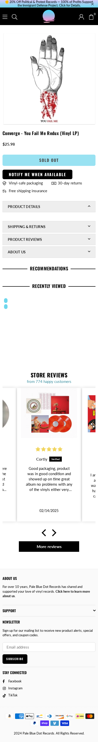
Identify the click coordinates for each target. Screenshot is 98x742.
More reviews (49, 546)
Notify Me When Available (37, 174)
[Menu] (5, 16)
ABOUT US (17, 252)
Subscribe (15, 659)
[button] (90, 16)
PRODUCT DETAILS (24, 206)
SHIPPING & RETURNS (26, 227)
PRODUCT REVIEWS (25, 239)
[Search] (15, 16)
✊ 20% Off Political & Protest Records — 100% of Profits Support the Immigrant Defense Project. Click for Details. (49, 3)
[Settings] (81, 16)
